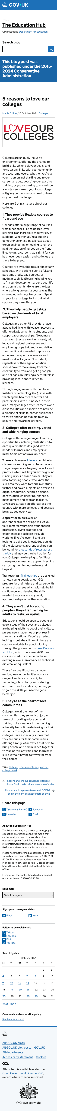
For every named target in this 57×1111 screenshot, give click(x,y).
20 (20, 989)
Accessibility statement (17, 1057)
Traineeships (29, 575)
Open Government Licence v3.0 (22, 1073)
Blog (5, 19)
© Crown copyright (28, 1103)
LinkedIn (11, 814)
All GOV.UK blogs (13, 1043)
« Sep (5, 1003)
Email (35, 814)
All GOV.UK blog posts (16, 1047)
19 (11, 989)
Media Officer (9, 113)
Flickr (9, 939)
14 (27, 982)
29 (36, 996)
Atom (35, 915)
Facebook (37, 809)
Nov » (13, 1003)
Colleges (43, 113)
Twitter (10, 932)
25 (4, 996)
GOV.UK (39, 1047)
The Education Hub (24, 25)
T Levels (32, 460)
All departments (12, 1052)
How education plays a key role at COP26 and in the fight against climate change (27, 792)
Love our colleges (28, 767)
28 (28, 996)
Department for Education (33, 31)
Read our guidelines (13, 1018)
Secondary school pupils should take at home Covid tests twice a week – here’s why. (30, 782)
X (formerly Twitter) (16, 809)
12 (11, 982)
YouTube (11, 942)
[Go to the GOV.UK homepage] (15, 5)
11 (3, 982)
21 (27, 989)
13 (20, 982)
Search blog (11, 42)
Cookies (41, 1057)
